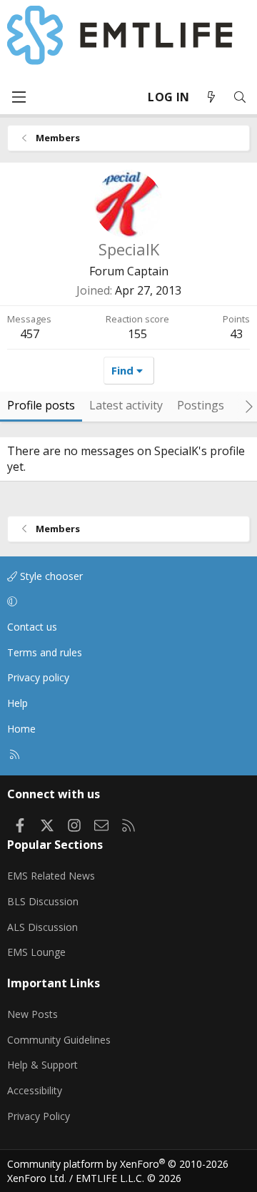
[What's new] (211, 97)
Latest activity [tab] (126, 405)
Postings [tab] (200, 405)
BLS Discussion (43, 901)
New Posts (32, 1014)
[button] (126, 602)
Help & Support (42, 1064)
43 (236, 334)
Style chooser (50, 576)
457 (29, 334)
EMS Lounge (36, 952)
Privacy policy (38, 677)
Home (21, 728)
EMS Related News (51, 875)
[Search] (240, 97)
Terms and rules (44, 652)
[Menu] (18, 97)
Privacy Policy (38, 1116)
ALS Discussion (42, 927)
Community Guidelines (59, 1039)
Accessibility (34, 1090)
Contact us (32, 626)
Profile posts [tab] (41, 405)
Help (17, 703)
